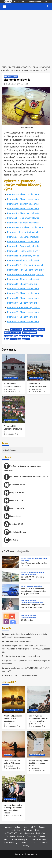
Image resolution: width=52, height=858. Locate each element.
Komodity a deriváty (33, 558)
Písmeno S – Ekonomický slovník (23, 288)
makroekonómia (29, 333)
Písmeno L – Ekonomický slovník (23, 246)
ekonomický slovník (12, 333)
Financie (20, 836)
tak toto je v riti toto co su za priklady (24, 656)
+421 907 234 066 (20, 1)
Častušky (14, 540)
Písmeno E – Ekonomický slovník (23, 213)
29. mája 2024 (10, 434)
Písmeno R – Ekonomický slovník (23, 284)
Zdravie (41, 836)
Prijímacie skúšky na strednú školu (32, 602)
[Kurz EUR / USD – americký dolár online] (10, 578)
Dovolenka (42, 842)
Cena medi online (17, 485)
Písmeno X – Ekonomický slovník (23, 312)
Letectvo (23, 586)
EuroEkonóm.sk (11, 84)
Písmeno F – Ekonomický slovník (23, 218)
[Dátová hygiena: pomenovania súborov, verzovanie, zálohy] (38, 699)
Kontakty (17, 827)
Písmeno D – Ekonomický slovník (23, 208)
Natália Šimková (36, 724)
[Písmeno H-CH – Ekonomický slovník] (13, 409)
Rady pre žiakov (17, 492)
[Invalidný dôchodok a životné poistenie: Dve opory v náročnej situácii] (13, 788)
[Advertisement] (26, 37)
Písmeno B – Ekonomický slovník (23, 199)
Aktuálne (23, 558)
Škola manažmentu (38, 839)
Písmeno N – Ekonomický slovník (23, 255)
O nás (26, 827)
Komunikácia (15, 516)
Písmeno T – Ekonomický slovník (23, 293)
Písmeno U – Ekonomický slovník (23, 298)
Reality (37, 830)
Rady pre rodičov (17, 508)
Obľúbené (43, 558)
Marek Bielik (9, 766)
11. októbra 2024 (36, 391)
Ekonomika (31, 836)
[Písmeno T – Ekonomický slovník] (38, 367)
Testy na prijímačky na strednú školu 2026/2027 (22, 468)
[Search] (47, 6)
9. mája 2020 (23, 84)
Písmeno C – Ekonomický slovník (23, 204)
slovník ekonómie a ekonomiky (16, 339)
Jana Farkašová (10, 724)
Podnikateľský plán (18, 532)
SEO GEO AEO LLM (13, 833)
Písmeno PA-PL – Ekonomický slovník (25, 265)
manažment (9, 336)
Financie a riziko (9, 799)
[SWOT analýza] (10, 620)
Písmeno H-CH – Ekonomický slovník (25, 227)
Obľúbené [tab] (8, 551)
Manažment (29, 833)
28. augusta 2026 (11, 726)
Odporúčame (25, 560)
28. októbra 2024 (11, 391)
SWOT (6, 839)
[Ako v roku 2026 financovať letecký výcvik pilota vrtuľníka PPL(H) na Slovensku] (10, 592)
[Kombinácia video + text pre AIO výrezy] (13, 744)
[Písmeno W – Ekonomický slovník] (13, 367)
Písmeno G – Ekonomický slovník (23, 222)
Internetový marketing (37, 754)
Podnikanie (33, 710)
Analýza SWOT (16, 524)
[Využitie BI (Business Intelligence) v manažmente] (13, 699)
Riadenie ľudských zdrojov (13, 710)
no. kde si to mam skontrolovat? (24, 675)
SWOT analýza (27, 620)
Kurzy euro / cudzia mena (35, 572)
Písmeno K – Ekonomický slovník (23, 241)
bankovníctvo (16, 330)
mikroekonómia (22, 336)
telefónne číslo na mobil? (20, 641)
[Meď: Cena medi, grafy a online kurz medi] (10, 564)
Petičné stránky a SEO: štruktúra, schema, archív (38, 763)
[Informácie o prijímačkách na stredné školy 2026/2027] (10, 606)
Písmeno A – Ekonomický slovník (23, 194)
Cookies (41, 827)
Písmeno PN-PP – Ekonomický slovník (25, 269)
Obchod (32, 842)
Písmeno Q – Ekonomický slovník (23, 279)
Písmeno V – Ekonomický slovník (23, 302)
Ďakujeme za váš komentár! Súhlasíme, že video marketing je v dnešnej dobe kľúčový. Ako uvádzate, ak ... (26, 649)
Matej (7, 816)
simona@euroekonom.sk (38, 1)
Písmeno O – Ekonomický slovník (23, 260)
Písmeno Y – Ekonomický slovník (23, 317)
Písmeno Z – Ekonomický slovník (23, 321)
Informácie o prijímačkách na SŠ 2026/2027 (29, 477)
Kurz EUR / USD (16, 500)
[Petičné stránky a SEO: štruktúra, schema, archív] (38, 744)
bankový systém (30, 330)
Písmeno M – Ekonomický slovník (23, 251)
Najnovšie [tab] (23, 551)
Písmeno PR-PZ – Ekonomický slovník (25, 274)
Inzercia (8, 827)
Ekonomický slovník (10, 76)
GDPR (33, 827)
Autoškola (28, 830)
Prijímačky (40, 833)
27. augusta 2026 (36, 771)
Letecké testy (15, 830)
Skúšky (26, 846)
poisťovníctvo (37, 336)
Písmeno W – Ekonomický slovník (23, 307)
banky (41, 330)
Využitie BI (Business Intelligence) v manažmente (13, 718)
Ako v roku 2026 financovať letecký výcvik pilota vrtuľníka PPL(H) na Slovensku (33, 591)
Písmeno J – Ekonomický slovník (23, 237)
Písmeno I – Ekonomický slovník (22, 232)
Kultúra (23, 842)
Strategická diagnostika (28, 617)
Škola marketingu (11, 842)
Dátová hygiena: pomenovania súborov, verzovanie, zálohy (38, 718)
